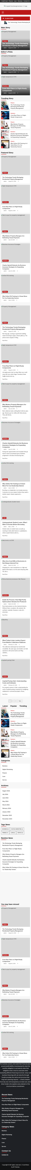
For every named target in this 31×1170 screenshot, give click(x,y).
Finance (11, 1)
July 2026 (5, 794)
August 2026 (6, 791)
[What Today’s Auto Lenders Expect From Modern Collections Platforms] (15, 628)
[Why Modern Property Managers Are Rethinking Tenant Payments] (5, 125)
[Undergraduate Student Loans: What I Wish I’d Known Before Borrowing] (15, 510)
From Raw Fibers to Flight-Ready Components (12, 850)
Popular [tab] (13, 706)
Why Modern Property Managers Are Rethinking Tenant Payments (18, 125)
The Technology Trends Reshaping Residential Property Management (18, 106)
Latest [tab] (5, 706)
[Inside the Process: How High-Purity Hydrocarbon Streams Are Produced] (15, 588)
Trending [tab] (23, 706)
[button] (3, 12)
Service (5, 676)
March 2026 (6, 805)
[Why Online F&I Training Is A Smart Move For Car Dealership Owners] (5, 144)
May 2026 (5, 801)
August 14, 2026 (12, 47)
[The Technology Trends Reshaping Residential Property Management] (5, 105)
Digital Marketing (7, 769)
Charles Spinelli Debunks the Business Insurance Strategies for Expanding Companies (20, 135)
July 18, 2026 (11, 239)
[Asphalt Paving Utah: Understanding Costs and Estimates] (15, 669)
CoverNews (25, 1165)
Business (20, 1)
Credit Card (5, 1)
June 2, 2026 (11, 300)
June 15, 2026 (11, 271)
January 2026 (6, 812)
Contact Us (27, 1)
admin (5, 47)
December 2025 (7, 815)
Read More (4, 340)
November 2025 (7, 819)
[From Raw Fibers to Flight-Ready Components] (5, 115)
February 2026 (6, 808)
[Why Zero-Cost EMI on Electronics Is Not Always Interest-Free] (15, 549)
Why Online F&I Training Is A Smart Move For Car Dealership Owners (19, 145)
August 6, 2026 (12, 93)
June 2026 (5, 798)
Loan (15, 1)
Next (20, 701)
